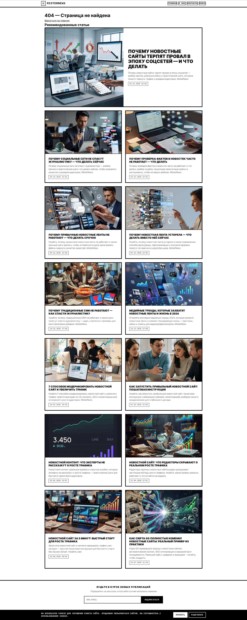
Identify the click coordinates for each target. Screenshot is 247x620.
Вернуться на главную (57, 20)
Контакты (192, 3)
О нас (182, 3)
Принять (180, 615)
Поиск (202, 3)
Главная (172, 3)
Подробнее (197, 615)
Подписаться (152, 600)
